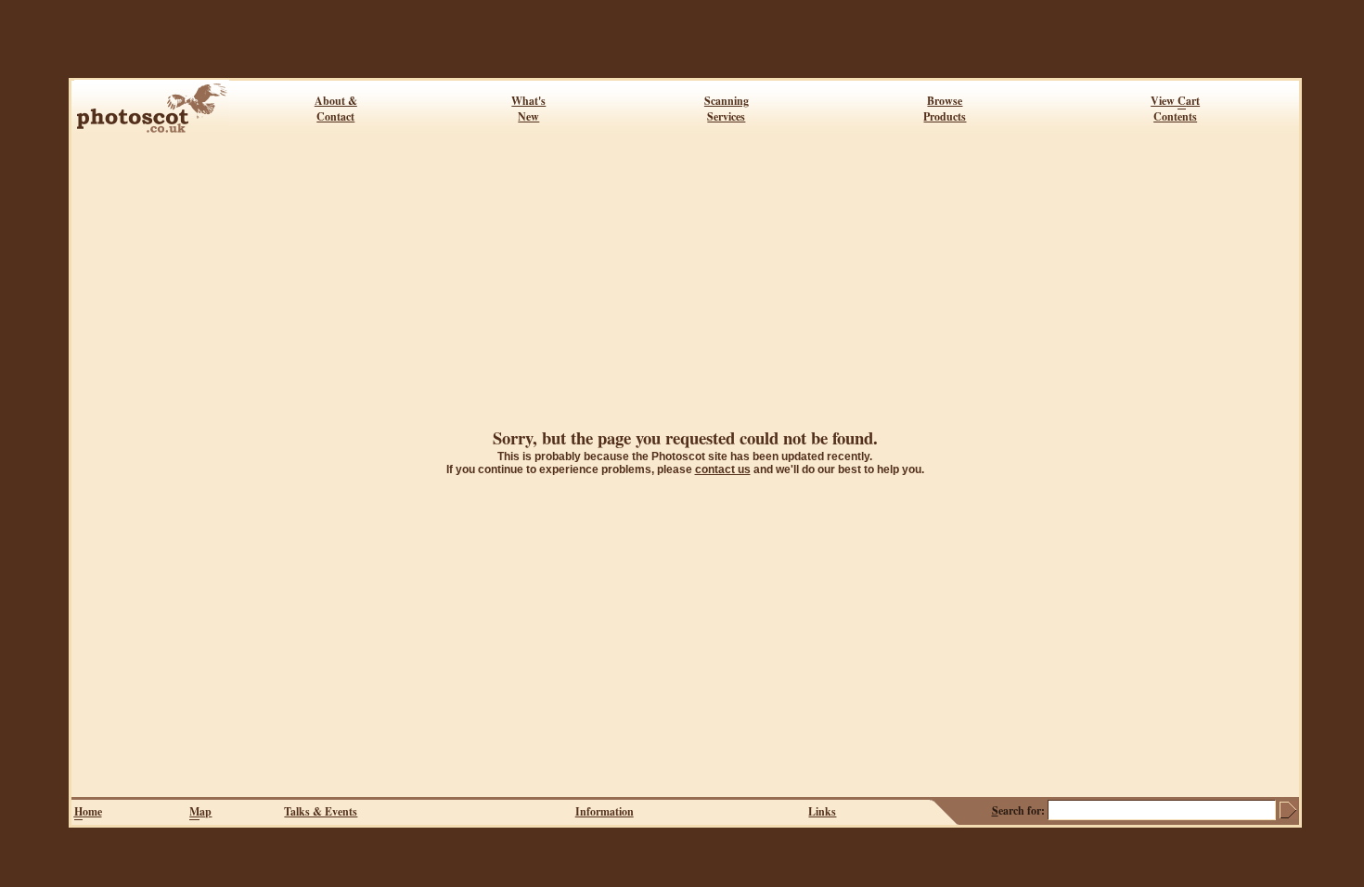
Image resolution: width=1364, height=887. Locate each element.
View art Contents (1175, 108)
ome (88, 811)
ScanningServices (726, 108)
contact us (723, 469)
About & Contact (336, 108)
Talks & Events (320, 811)
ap (200, 811)
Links (822, 811)
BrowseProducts (944, 108)
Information (604, 811)
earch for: (1018, 810)
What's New (528, 108)
